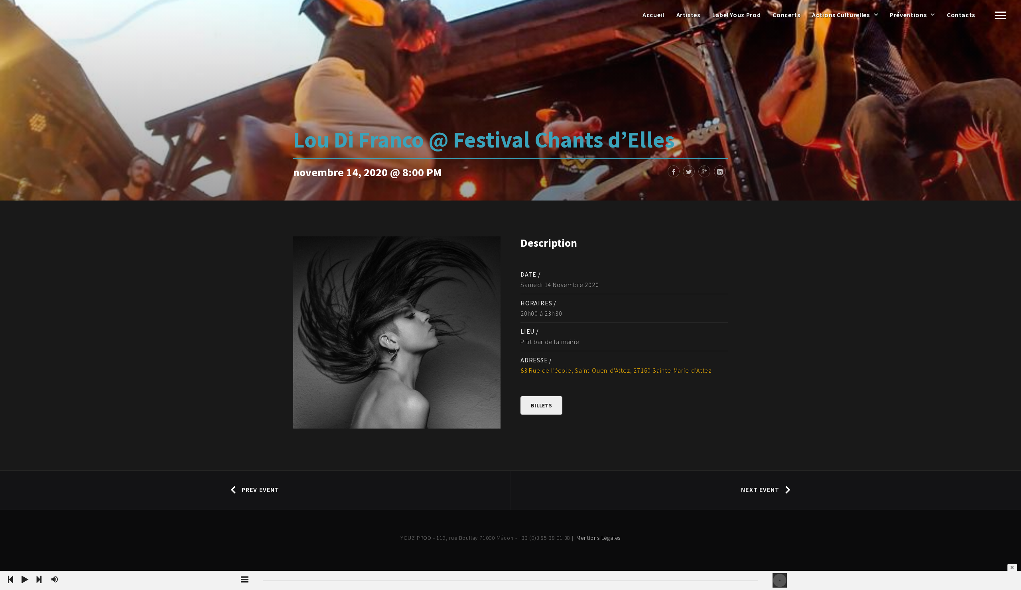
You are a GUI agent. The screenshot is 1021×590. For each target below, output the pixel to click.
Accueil (653, 15)
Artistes (688, 15)
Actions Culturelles (840, 15)
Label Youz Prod (736, 15)
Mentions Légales (598, 537)
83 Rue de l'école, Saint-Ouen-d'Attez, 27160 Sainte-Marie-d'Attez (616, 370)
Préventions (908, 15)
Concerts (786, 15)
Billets (541, 405)
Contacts (961, 15)
